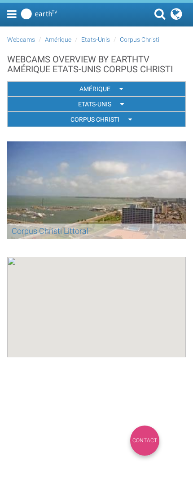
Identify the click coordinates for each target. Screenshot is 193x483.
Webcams (21, 39)
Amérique (58, 39)
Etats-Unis (95, 39)
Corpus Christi (139, 39)
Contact (144, 440)
